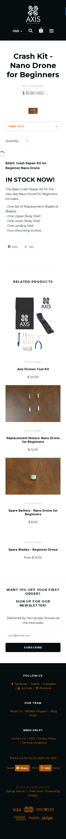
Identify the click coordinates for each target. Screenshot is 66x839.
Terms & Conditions (34, 742)
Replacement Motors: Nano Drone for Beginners (33, 440)
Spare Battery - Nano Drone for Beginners (33, 512)
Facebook (20, 684)
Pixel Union (36, 791)
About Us (16, 711)
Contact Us (18, 738)
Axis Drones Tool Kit (33, 369)
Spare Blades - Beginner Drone (33, 549)
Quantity (12, 141)
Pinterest (45, 688)
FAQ (32, 738)
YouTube (26, 688)
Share (24, 768)
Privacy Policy (47, 738)
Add (47, 768)
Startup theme (15, 791)
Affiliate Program (36, 711)
